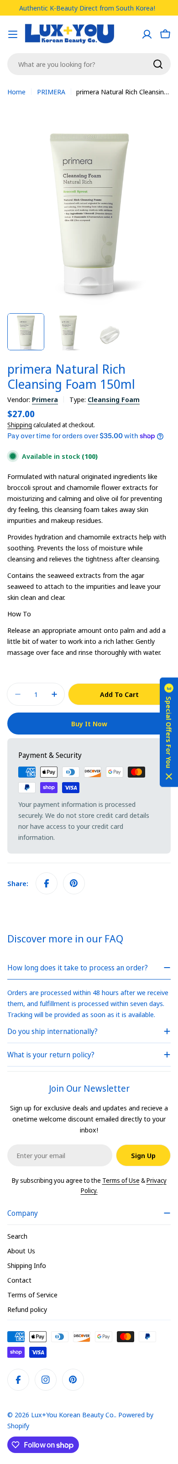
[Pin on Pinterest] (74, 883)
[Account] (146, 34)
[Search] (157, 64)
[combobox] (89, 64)
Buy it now (89, 723)
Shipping (19, 425)
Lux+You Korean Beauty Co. (73, 1414)
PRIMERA (51, 91)
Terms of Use (121, 1180)
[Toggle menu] (12, 34)
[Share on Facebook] (47, 883)
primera (45, 399)
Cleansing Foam (114, 399)
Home (16, 91)
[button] (169, 732)
